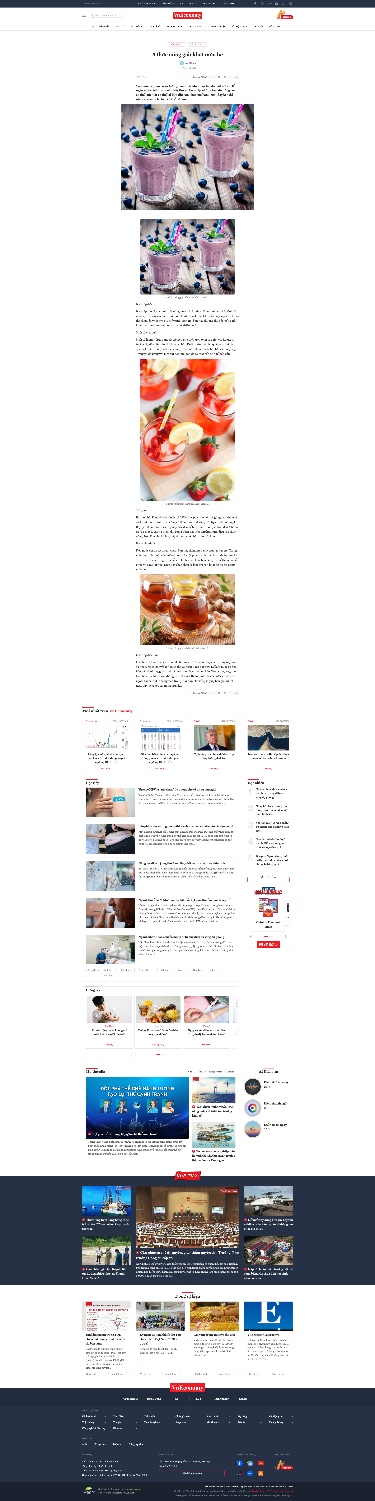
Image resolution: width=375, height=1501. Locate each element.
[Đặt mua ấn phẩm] (284, 14)
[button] (158, 1054)
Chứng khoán (146, 4)
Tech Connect (210, 4)
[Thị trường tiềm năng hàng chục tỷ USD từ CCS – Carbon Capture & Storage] (106, 1201)
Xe (181, 4)
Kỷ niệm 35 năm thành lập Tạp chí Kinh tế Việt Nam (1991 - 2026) (160, 1339)
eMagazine (229, 1072)
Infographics (215, 1072)
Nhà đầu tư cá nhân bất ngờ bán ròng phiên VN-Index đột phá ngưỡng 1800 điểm (160, 758)
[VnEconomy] (187, 106)
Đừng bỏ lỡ (95, 990)
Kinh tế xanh (174, 27)
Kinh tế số (154, 27)
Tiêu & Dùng (167, 4)
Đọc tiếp (92, 783)
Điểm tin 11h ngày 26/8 (276, 1106)
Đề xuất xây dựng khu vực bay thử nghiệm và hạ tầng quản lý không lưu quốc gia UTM (268, 1224)
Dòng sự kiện (187, 1296)
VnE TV (192, 4)
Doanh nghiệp (216, 27)
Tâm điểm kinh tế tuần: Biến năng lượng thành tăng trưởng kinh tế (213, 1111)
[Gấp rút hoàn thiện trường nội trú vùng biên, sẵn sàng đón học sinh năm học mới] (268, 1250)
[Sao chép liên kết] (231, 77)
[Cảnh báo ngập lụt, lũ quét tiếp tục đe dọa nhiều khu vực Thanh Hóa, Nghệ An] (106, 1250)
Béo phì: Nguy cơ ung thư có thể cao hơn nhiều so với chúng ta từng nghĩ (186, 826)
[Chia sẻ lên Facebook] (213, 77)
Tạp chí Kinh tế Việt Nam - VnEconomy (272, 1491)
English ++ (230, 4)
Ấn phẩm (268, 877)
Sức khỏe (109, 1026)
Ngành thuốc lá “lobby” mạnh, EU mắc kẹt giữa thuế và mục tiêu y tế (184, 900)
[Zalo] (269, 3)
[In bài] (138, 77)
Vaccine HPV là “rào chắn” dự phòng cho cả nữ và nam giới (177, 789)
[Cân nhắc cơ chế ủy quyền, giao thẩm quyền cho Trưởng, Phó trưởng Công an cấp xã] (187, 1217)
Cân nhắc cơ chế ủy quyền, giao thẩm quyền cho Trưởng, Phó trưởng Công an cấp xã (187, 1255)
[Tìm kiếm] (92, 15)
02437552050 (170, 1466)
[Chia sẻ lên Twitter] (219, 77)
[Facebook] (255, 3)
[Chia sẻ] (236, 77)
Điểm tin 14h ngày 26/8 (276, 1084)
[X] (262, 3)
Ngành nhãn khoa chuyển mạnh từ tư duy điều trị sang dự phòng (181, 937)
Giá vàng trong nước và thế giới (214, 1334)
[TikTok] (283, 3)
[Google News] (290, 3)
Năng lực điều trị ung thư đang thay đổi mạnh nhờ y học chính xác (182, 863)
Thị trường (195, 27)
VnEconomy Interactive (263, 1334)
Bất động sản (239, 27)
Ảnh (84, 1444)
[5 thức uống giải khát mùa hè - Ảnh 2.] (187, 360)
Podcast (203, 1072)
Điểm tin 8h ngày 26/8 (275, 1127)
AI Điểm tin (268, 1071)
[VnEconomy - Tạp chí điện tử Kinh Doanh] (187, 1387)
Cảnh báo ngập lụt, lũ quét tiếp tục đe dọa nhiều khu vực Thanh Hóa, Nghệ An (104, 1274)
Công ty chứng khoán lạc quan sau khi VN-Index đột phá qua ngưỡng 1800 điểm (106, 758)
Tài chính (136, 27)
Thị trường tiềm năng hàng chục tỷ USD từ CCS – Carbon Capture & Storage (105, 1224)
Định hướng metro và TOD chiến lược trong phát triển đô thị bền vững (105, 1339)
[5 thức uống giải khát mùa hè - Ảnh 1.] (187, 221)
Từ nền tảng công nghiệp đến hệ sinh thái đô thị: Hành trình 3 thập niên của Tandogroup (213, 1156)
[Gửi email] (225, 77)
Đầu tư (120, 27)
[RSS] (261, 1473)
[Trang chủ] (93, 26)
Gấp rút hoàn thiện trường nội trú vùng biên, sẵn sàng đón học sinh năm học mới (268, 1274)
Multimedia (95, 1072)
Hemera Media (132, 1489)
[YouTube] (276, 3)
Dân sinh (274, 27)
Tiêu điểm (104, 27)
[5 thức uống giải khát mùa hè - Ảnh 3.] (187, 576)
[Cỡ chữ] (144, 77)
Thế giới (258, 27)
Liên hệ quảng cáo (192, 1473)
